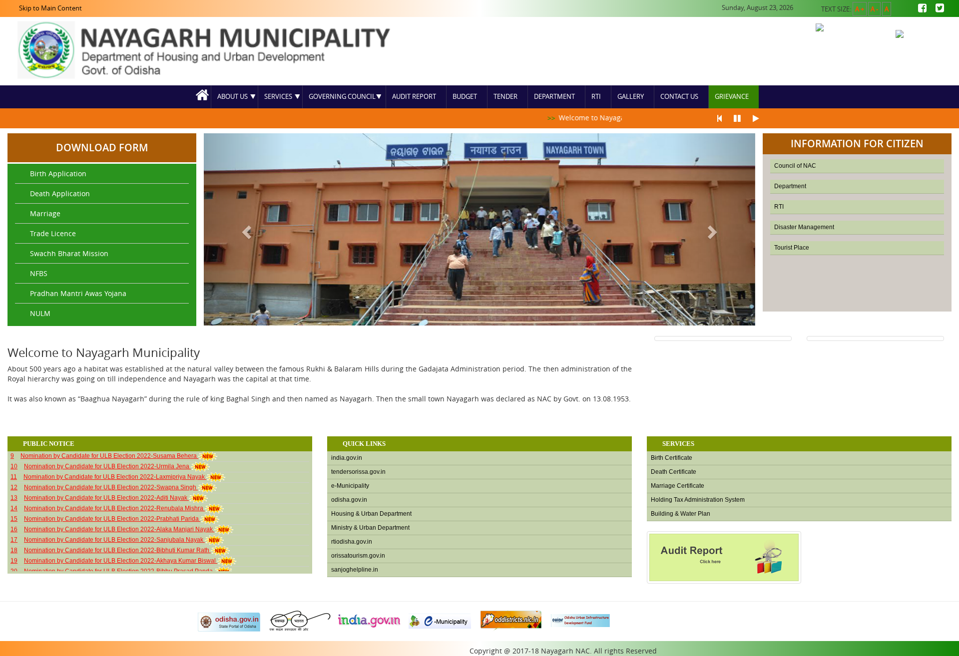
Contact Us (679, 96)
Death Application (60, 193)
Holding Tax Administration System (698, 499)
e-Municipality (350, 485)
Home (203, 96)
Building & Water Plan (680, 513)
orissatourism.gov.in (358, 555)
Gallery (630, 96)
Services (278, 96)
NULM (40, 313)
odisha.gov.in (349, 499)
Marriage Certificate (677, 485)
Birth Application (58, 173)
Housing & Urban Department (371, 513)
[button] (245, 229)
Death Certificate (673, 471)
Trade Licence (53, 233)
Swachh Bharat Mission (69, 253)
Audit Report (414, 96)
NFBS (38, 273)
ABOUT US (232, 96)
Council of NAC (795, 165)
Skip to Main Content (50, 7)
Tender (505, 96)
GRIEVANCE (732, 96)
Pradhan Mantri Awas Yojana (78, 293)
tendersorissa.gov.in (358, 471)
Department (554, 96)
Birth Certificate (671, 457)
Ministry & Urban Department (370, 527)
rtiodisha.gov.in (351, 541)
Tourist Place (791, 247)
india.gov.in (346, 457)
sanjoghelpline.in (354, 569)
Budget (465, 96)
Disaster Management (804, 227)
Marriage (45, 213)
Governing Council (342, 96)
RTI (596, 96)
